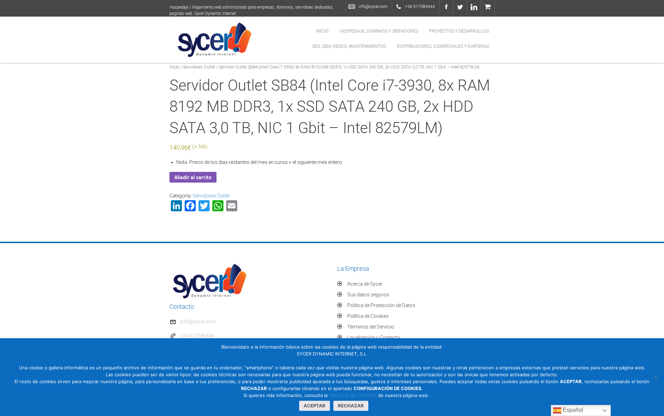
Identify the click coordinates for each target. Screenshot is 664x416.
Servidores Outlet (199, 67)
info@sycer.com (373, 6)
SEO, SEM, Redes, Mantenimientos (349, 46)
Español (572, 410)
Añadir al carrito (193, 177)
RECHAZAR (351, 405)
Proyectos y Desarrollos (459, 31)
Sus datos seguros (368, 294)
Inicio (322, 31)
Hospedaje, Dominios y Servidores (379, 31)
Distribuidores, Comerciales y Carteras (443, 46)
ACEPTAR (314, 405)
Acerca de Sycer (364, 284)
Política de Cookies (368, 316)
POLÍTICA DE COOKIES (353, 395)
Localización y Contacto (373, 337)
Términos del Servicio (370, 327)
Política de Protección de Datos (381, 305)
